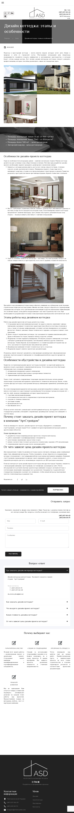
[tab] (37, 570)
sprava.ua (45, 784)
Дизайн (35, 796)
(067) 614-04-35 (64, 14)
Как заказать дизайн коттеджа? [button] (19, 602)
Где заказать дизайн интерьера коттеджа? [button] (24, 570)
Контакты (36, 807)
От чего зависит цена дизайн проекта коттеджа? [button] (26, 621)
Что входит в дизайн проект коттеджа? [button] (22, 608)
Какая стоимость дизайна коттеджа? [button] (21, 615)
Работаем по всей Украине (16, 799)
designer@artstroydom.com (16, 810)
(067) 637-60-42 (64, 12)
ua (69, 10)
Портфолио (58, 490)
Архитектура (38, 800)
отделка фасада (9, 383)
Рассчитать (13, 554)
